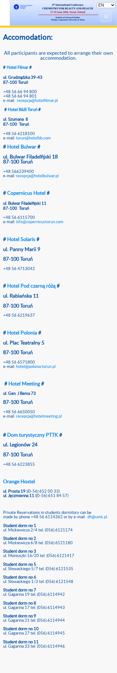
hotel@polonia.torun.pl (36, 366)
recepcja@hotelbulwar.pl (37, 176)
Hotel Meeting (24, 383)
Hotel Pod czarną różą (31, 286)
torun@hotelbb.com (33, 138)
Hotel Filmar (17, 67)
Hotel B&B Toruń (22, 110)
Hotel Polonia (22, 332)
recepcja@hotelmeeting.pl (39, 416)
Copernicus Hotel (26, 193)
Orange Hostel (19, 481)
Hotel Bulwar (22, 146)
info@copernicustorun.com (39, 222)
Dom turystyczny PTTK (32, 435)
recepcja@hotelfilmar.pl (38, 100)
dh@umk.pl (97, 517)
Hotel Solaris (21, 239)
